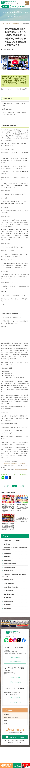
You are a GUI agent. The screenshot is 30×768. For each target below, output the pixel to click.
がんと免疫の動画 (8, 590)
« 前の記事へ (6, 486)
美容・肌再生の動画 (9, 594)
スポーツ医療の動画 (9, 583)
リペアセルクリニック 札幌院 (14, 688)
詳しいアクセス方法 (16, 661)
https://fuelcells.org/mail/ (21, 469)
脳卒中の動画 (7, 544)
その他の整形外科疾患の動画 (11, 587)
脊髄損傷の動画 (8, 553)
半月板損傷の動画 (8, 570)
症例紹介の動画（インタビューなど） (13, 540)
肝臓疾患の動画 (8, 560)
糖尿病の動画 (7, 556)
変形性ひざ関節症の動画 (10, 563)
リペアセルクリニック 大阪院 (14, 668)
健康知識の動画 (8, 608)
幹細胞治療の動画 (8, 601)
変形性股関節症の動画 (9, 567)
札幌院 (22, 6)
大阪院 (14, 6)
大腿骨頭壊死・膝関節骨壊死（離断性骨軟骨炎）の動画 (14, 575)
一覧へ (14, 486)
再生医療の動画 (8, 597)
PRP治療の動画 (8, 604)
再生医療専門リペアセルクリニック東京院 (14, 463)
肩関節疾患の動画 (8, 580)
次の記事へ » (23, 486)
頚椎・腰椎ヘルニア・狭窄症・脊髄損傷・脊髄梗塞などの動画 (14, 548)
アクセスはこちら (15, 657)
